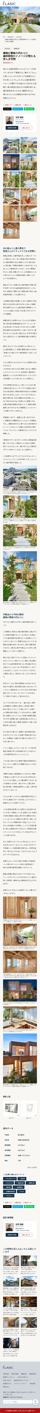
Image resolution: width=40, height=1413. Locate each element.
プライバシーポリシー (20, 1384)
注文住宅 (19, 37)
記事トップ (8, 105)
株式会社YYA (7, 62)
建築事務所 (32, 1374)
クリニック (9, 1183)
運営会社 (6, 1387)
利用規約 (32, 1384)
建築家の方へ (7, 1384)
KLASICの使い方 (23, 1377)
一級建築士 (19, 1187)
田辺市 (23, 1179)
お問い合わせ (26, 128)
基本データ (28, 105)
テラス (22, 1191)
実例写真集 (14, 1374)
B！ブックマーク (18, 109)
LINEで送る (30, 109)
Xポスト (8, 109)
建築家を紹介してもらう (21, 1380)
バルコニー (9, 1196)
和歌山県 (21, 1183)
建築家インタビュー (9, 1377)
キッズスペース (10, 1179)
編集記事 (24, 1374)
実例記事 (10, 37)
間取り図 (18, 105)
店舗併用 (16, 49)
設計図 (8, 1187)
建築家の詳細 (12, 128)
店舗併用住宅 (10, 1191)
